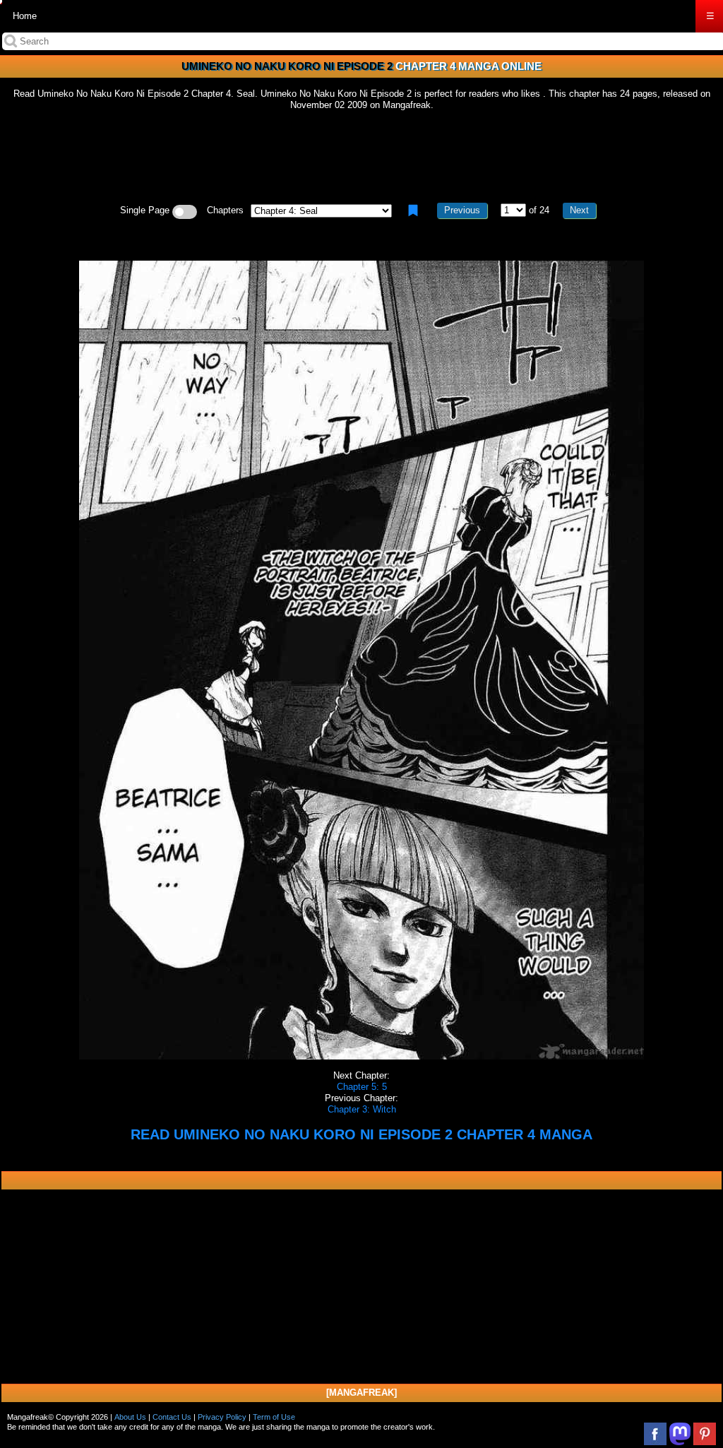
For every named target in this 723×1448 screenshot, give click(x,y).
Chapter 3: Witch (362, 1109)
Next (579, 210)
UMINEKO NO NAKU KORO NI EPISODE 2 (287, 66)
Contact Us (172, 1417)
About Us (130, 1417)
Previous (462, 210)
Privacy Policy (222, 1417)
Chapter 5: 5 (362, 1086)
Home (25, 16)
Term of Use (274, 1417)
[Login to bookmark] (413, 210)
